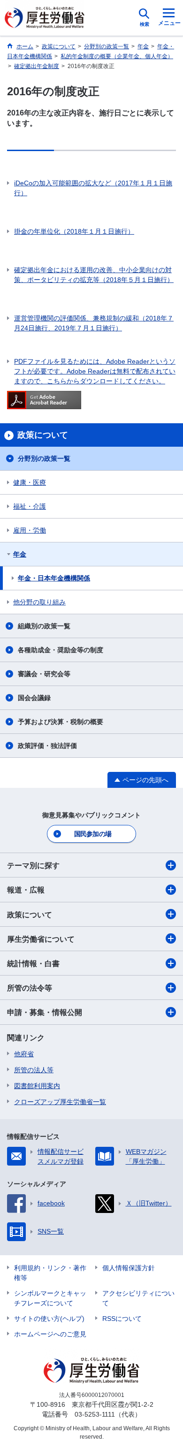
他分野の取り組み (39, 602)
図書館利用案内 (37, 1086)
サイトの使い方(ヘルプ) (49, 1318)
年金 (19, 554)
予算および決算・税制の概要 (60, 721)
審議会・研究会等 (44, 674)
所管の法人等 (33, 1070)
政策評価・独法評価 (47, 745)
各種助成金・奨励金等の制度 (60, 650)
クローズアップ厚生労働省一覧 (60, 1102)
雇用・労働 (29, 530)
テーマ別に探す (33, 865)
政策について (29, 915)
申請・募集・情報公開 (44, 1012)
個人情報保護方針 (128, 1268)
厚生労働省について (41, 939)
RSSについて (122, 1318)
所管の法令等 (29, 988)
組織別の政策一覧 (44, 626)
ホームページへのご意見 (50, 1334)
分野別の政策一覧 (44, 458)
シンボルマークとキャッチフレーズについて (50, 1298)
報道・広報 (26, 890)
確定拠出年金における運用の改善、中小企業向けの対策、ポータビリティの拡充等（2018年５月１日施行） (94, 274)
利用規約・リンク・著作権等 (50, 1272)
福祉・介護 (29, 506)
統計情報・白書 (33, 964)
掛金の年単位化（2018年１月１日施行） (74, 231)
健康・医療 (29, 482)
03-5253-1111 (95, 1414)
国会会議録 (34, 698)
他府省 (24, 1054)
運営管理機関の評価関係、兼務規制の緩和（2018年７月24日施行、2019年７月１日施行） (94, 323)
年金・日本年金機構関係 (54, 578)
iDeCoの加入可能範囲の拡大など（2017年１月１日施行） (93, 188)
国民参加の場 (93, 834)
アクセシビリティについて (138, 1298)
